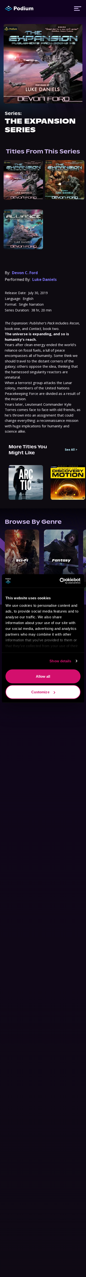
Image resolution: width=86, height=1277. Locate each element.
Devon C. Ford (25, 272)
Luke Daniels (44, 279)
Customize (40, 692)
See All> (71, 450)
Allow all (43, 676)
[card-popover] (23, 180)
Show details (60, 661)
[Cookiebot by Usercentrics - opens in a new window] (61, 581)
